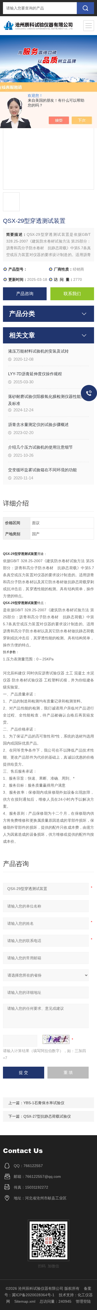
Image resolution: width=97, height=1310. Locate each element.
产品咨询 (24, 293)
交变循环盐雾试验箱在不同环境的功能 (42, 470)
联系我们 (72, 293)
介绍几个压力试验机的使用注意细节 (40, 447)
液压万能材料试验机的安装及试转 (38, 351)
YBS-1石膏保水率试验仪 (43, 1103)
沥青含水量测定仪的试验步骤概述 (38, 424)
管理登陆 (83, 1301)
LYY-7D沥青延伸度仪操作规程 (35, 373)
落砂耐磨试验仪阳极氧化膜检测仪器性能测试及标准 (48, 399)
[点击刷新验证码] (56, 1039)
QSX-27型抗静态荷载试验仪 (47, 1116)
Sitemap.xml (24, 1301)
